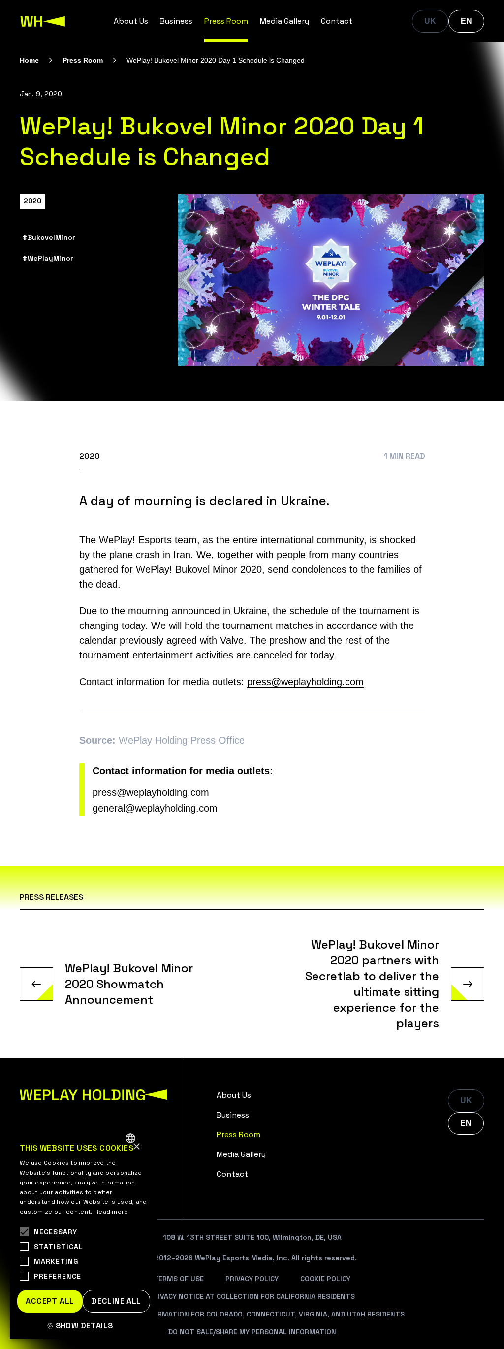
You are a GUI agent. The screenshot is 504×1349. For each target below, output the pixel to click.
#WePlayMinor (48, 258)
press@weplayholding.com (305, 681)
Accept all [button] (50, 1301)
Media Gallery (284, 21)
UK (430, 21)
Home (29, 60)
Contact (336, 21)
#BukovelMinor (49, 237)
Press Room (226, 21)
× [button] (136, 1147)
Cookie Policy (325, 1278)
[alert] (84, 1232)
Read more (111, 1212)
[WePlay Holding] (43, 21)
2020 (32, 201)
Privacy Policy (252, 1278)
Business (176, 21)
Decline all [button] (116, 1301)
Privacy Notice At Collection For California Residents (252, 1296)
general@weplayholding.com (155, 808)
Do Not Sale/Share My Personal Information (252, 1331)
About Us (131, 21)
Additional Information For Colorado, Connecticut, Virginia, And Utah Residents (252, 1314)
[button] (84, 1326)
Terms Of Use (179, 1278)
